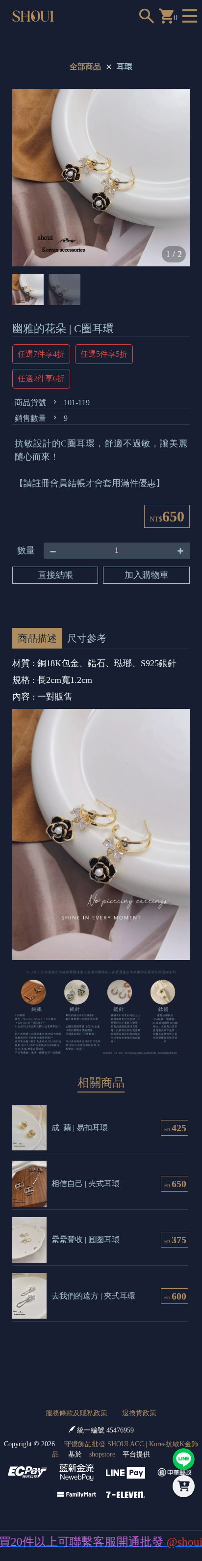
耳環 (124, 66)
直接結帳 (55, 575)
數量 (26, 550)
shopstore (102, 1454)
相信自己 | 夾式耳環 (85, 1183)
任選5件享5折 (103, 354)
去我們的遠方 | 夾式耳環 (93, 1296)
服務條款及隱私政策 (76, 1413)
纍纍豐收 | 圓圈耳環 (85, 1239)
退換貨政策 (139, 1413)
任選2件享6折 (41, 378)
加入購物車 (147, 575)
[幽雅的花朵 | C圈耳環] (101, 177)
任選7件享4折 (41, 354)
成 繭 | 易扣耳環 (79, 1127)
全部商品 (85, 66)
